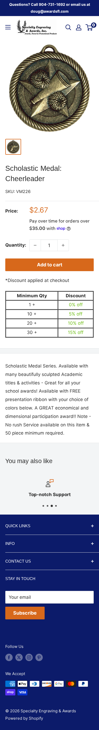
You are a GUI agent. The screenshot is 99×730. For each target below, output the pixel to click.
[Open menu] (8, 27)
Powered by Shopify (24, 718)
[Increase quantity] (63, 245)
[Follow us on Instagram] (29, 657)
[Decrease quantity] (35, 245)
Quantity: (15, 245)
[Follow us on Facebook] (9, 657)
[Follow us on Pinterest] (39, 657)
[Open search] (68, 27)
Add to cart (49, 264)
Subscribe (25, 613)
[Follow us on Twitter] (19, 657)
